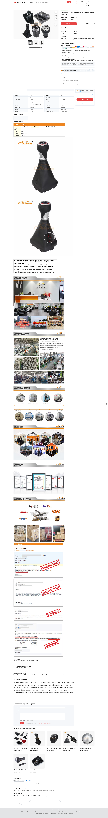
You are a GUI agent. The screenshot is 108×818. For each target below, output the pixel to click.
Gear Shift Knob (57, 785)
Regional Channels (67, 809)
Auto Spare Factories (25, 801)
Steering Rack (16, 783)
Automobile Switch (17, 785)
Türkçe (76, 811)
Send (22, 723)
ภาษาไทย (72, 811)
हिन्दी (69, 811)
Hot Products (26, 809)
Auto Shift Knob (88, 801)
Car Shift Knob (63, 801)
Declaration (65, 813)
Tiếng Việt (79, 811)
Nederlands (56, 811)
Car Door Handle (77, 783)
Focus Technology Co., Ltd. (47, 813)
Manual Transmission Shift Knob (20, 795)
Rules (94, 5)
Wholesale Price (55, 809)
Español (31, 811)
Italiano (48, 811)
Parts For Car (16, 801)
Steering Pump (36, 783)
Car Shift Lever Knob (42, 795)
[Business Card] (92, 94)
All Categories (17, 5)
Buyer (69, 5)
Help (74, 5)
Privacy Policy (71, 813)
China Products (32, 809)
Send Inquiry (68, 23)
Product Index (73, 809)
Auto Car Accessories (44, 801)
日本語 (66, 811)
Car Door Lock (56, 783)
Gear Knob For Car (72, 801)
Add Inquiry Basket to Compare (36, 47)
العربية (60, 811)
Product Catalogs (29, 780)
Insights (82, 809)
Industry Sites (61, 809)
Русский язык (44, 811)
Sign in (93, 2)
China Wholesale (49, 809)
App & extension (81, 5)
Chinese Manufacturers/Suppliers (41, 809)
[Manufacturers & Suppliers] (20, 2)
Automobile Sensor (37, 785)
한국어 (63, 811)
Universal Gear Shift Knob (32, 795)
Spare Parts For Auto (34, 801)
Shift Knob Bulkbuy (17, 803)
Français (39, 811)
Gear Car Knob (80, 801)
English (28, 811)
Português (35, 811)
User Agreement (60, 813)
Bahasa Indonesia (85, 811)
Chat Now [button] (87, 23)
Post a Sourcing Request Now (45, 723)
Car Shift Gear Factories (55, 801)
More (14, 805)
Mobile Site (78, 809)
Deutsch (52, 811)
